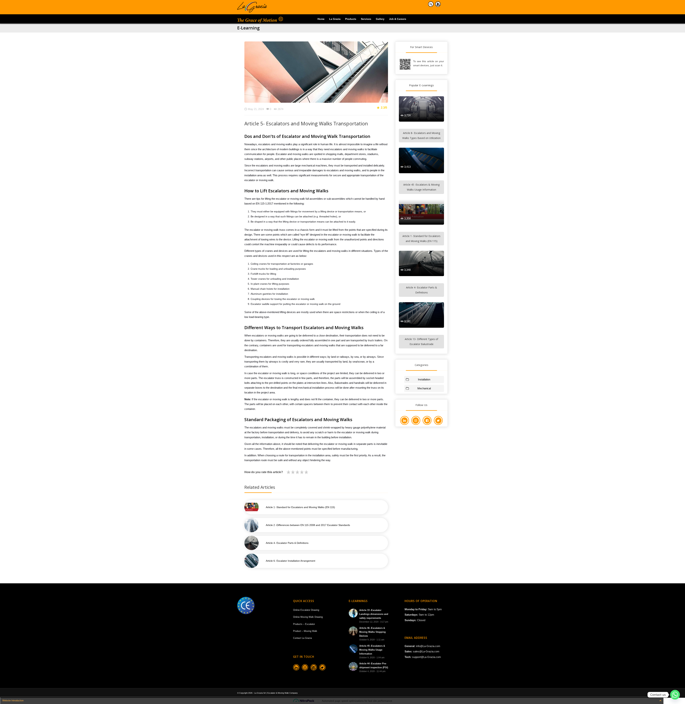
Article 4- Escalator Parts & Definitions (421, 290)
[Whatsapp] (675, 695)
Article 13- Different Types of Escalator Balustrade (421, 341)
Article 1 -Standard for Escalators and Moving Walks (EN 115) (421, 238)
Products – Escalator (304, 624)
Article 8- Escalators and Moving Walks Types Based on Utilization (421, 135)
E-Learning (248, 28)
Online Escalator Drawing (306, 610)
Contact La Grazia (302, 638)
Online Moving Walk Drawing (308, 617)
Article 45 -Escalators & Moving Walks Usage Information (421, 187)
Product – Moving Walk (305, 631)
